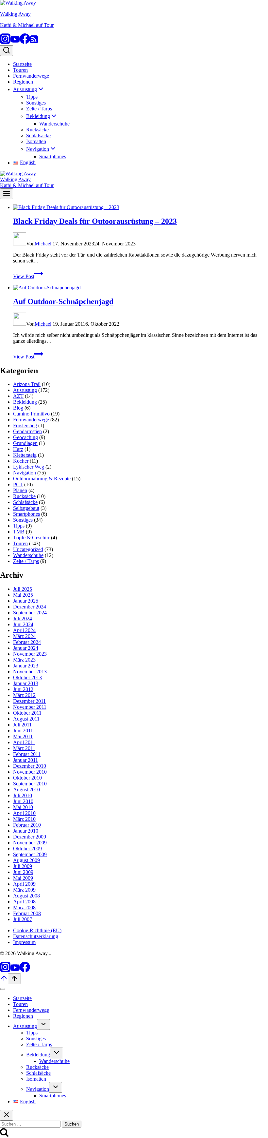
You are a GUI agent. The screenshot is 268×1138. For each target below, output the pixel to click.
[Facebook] (25, 42)
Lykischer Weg (28, 467)
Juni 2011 (23, 730)
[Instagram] (5, 42)
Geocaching (25, 437)
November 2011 (29, 707)
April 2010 (24, 813)
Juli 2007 (22, 919)
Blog (18, 408)
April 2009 (24, 884)
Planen (20, 490)
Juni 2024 (23, 624)
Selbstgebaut (26, 508)
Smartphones (52, 156)
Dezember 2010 (29, 766)
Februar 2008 (27, 913)
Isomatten (36, 141)
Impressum (24, 942)
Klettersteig (25, 455)
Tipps (32, 97)
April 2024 (24, 630)
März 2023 (24, 660)
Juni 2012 (23, 689)
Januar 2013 (25, 683)
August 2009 (26, 860)
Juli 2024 (22, 618)
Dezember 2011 (29, 701)
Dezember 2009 (29, 836)
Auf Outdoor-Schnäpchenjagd (63, 301)
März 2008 (24, 907)
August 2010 (26, 789)
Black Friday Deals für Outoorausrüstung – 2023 (95, 221)
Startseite (22, 64)
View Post (28, 276)
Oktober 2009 (27, 848)
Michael (43, 243)
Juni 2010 (23, 801)
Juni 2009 (23, 872)
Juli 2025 (22, 589)
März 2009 (24, 890)
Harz (18, 449)
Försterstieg (25, 425)
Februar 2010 (27, 825)
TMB (19, 531)
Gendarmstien (27, 431)
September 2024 (30, 612)
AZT (18, 396)
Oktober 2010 (27, 778)
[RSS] (34, 42)
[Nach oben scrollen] (4, 980)
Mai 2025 (23, 595)
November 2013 (30, 671)
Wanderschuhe (54, 123)
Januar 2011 (25, 760)
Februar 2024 (27, 642)
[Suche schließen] (6, 1115)
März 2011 (24, 748)
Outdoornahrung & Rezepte (42, 478)
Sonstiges (36, 103)
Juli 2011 (22, 724)
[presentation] (140, 207)
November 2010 (30, 772)
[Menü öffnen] (6, 193)
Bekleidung (25, 402)
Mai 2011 (23, 736)
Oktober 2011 (27, 713)
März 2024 (24, 636)
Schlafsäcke (38, 135)
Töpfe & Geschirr (31, 537)
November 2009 (30, 842)
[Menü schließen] (2, 989)
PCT (18, 484)
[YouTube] (15, 42)
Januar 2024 (25, 648)
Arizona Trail (27, 384)
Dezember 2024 (29, 606)
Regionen (23, 82)
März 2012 (24, 695)
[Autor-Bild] (19, 243)
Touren (20, 70)
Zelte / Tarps (39, 108)
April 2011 (24, 742)
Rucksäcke (37, 129)
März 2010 (24, 819)
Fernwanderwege (31, 76)
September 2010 (30, 783)
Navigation (24, 472)
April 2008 (24, 901)
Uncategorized (28, 549)
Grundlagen (25, 443)
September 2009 (30, 854)
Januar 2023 (25, 665)
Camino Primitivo (31, 413)
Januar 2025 (25, 601)
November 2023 (30, 654)
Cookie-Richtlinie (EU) (37, 930)
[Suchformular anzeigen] (6, 50)
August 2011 (26, 719)
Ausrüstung (25, 390)
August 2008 (26, 895)
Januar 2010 (25, 831)
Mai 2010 (23, 807)
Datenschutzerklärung (35, 936)
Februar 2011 (27, 754)
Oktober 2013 (27, 677)
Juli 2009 (22, 866)
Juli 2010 (22, 795)
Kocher (20, 461)
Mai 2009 (23, 878)
